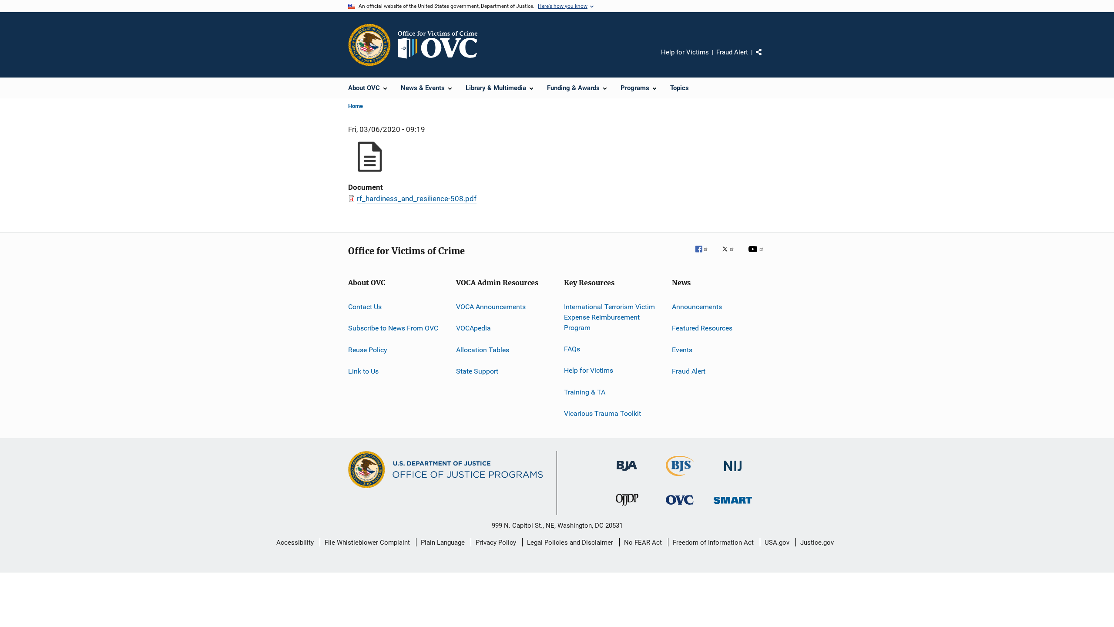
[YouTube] (757, 255)
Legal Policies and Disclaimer (570, 542)
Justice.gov (817, 542)
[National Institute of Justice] (733, 472)
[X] (731, 255)
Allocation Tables (482, 350)
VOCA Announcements (491, 307)
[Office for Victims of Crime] (680, 506)
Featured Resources (702, 328)
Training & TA (584, 392)
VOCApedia (473, 328)
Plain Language (443, 542)
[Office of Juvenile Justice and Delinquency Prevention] (627, 507)
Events (682, 350)
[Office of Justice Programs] (369, 45)
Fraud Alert (732, 52)
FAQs (572, 349)
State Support (477, 371)
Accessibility (295, 542)
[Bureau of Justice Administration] (627, 472)
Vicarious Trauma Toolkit (602, 413)
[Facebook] (705, 255)
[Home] (441, 45)
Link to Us (363, 371)
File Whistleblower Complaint (367, 542)
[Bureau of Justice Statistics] (680, 477)
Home (355, 106)
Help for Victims (685, 52)
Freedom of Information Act (713, 542)
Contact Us (365, 307)
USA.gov (777, 542)
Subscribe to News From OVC (393, 328)
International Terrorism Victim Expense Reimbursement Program (609, 317)
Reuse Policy (367, 350)
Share (766, 58)
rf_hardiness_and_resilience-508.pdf (416, 198)
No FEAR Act (643, 542)
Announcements (697, 307)
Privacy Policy (496, 542)
